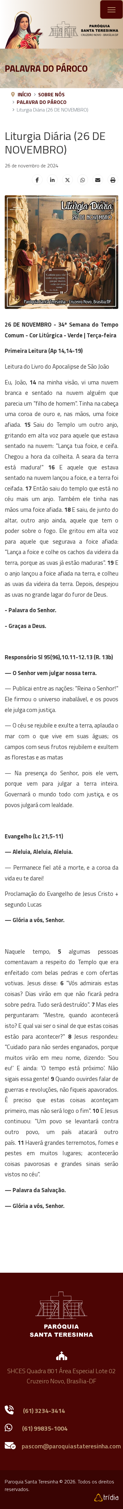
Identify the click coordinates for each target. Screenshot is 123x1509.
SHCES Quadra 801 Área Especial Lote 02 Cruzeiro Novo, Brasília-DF (61, 1376)
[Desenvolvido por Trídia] (106, 1496)
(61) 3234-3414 (44, 1410)
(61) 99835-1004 (44, 1428)
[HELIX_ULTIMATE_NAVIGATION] (111, 9)
